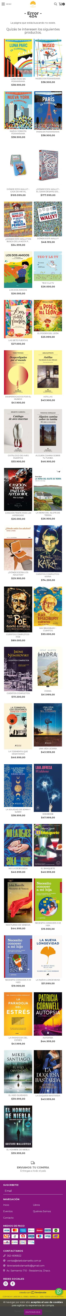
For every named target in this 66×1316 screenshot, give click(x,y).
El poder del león (47, 333)
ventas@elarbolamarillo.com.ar (24, 1260)
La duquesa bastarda (48, 1095)
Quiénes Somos (42, 1211)
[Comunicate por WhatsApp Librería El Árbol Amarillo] (59, 1291)
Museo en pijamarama (48, 78)
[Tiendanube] (33, 1293)
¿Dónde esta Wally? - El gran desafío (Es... (48, 190)
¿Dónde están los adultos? (18, 573)
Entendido (33, 1312)
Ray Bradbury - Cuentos (47, 629)
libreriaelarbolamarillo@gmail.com (26, 1265)
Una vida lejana (48, 748)
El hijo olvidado (18, 1095)
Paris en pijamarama (47, 132)
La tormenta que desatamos (18, 752)
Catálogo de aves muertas (18, 456)
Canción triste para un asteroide (18, 514)
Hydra (47, 691)
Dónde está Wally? (48, 238)
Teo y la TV (48, 283)
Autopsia (48, 1037)
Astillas (47, 396)
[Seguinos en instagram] (5, 1283)
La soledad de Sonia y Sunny (18, 810)
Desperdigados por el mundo (18, 397)
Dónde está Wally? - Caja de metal (18, 190)
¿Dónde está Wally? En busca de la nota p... (18, 240)
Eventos (7, 1211)
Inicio (6, 1204)
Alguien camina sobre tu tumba (48, 456)
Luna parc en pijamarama (18, 80)
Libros (36, 1204)
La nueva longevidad (48, 980)
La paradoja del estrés (18, 1038)
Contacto (8, 1217)
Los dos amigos (18, 290)
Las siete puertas (18, 340)
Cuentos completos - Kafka (48, 575)
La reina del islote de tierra (48, 513)
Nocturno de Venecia (18, 925)
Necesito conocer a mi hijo (18, 981)
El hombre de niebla (18, 1149)
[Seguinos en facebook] (12, 1283)
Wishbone (48, 814)
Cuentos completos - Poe (18, 635)
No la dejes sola (18, 868)
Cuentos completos (18, 693)
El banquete (48, 868)
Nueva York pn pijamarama (18, 132)
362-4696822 (14, 1255)
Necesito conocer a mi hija (48, 924)
